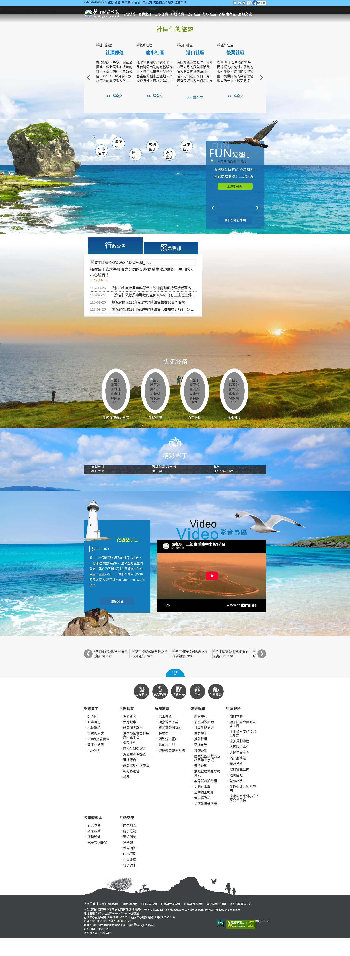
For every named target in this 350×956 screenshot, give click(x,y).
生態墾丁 (101, 151)
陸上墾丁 (135, 155)
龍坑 (176, 142)
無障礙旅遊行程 (205, 781)
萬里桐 (103, 140)
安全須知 (200, 766)
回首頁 (126, 2)
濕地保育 (129, 760)
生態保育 (161, 14)
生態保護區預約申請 (243, 788)
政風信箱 (90, 903)
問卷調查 (129, 825)
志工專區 (165, 716)
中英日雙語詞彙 (108, 903)
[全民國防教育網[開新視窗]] (155, 653)
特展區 (163, 733)
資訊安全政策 (149, 903)
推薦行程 (200, 739)
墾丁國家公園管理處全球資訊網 (102, 13)
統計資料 (236, 764)
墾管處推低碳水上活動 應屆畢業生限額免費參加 (237, 176)
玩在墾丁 (186, 147)
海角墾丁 (169, 154)
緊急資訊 (170, 248)
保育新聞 (129, 716)
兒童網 (156, 2)
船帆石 (152, 141)
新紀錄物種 (131, 771)
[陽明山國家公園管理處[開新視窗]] (235, 653)
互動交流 (245, 14)
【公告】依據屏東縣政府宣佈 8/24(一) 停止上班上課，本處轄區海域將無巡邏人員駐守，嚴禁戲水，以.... (191, 295)
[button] (175, 673)
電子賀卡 (129, 865)
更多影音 (117, 601)
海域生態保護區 (134, 754)
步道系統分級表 (205, 804)
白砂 (111, 141)
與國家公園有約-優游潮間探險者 (237, 169)
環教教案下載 (168, 722)
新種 (126, 777)
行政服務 (209, 14)
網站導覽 (114, 2)
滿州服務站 (238, 758)
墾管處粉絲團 (259, 3)
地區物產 (94, 750)
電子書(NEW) (97, 842)
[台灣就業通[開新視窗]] (195, 653)
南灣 (137, 141)
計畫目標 (94, 722)
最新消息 (129, 14)
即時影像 (94, 837)
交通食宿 (200, 745)
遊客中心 (200, 716)
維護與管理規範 (170, 903)
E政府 (220, 924)
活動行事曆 (167, 745)
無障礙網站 (240, 924)
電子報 (128, 842)
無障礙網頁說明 (216, 903)
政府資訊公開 (239, 769)
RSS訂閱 (129, 854)
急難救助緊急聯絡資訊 (207, 773)
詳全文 (117, 96)
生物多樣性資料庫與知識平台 (136, 735)
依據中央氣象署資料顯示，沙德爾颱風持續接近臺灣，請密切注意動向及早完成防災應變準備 (182, 288)
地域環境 (94, 728)
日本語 (146, 2)
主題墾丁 (200, 733)
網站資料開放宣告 (241, 903)
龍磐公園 (180, 142)
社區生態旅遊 (204, 728)
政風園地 (236, 775)
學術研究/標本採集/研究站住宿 (244, 798)
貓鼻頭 (130, 142)
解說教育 (177, 14)
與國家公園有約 (170, 728)
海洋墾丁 (118, 144)
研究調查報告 (133, 728)
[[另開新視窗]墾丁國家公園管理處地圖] (137, 925)
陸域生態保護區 (134, 749)
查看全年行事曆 (235, 220)
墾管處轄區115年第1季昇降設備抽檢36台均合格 (148, 302)
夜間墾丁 (152, 147)
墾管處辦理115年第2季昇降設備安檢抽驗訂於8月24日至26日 (158, 309)
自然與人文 (96, 733)
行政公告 (115, 245)
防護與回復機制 (193, 903)
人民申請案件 (239, 752)
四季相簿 (94, 831)
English (136, 2)
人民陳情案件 (239, 747)
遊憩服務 (193, 14)
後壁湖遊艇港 (204, 722)
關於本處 (236, 716)
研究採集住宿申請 (136, 766)
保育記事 (129, 722)
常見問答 (168, 2)
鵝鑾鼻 (162, 142)
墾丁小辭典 (96, 745)
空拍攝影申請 (239, 741)
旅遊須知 (200, 750)
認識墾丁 (145, 14)
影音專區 (94, 825)
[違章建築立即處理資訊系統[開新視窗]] (115, 653)
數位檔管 (236, 781)
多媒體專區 (227, 14)
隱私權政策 (129, 903)
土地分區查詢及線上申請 (243, 733)
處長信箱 (180, 2)
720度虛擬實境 (98, 739)
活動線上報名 (168, 739)
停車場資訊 (202, 798)
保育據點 (129, 743)
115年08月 (235, 186)
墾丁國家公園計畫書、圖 (243, 724)
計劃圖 (92, 716)
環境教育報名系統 (172, 750)
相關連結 (129, 860)
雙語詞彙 (129, 837)
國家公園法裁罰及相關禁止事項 (207, 758)
